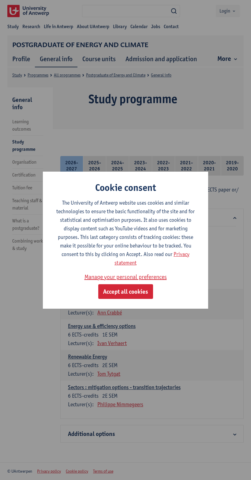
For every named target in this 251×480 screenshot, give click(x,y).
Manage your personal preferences (125, 277)
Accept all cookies (125, 291)
